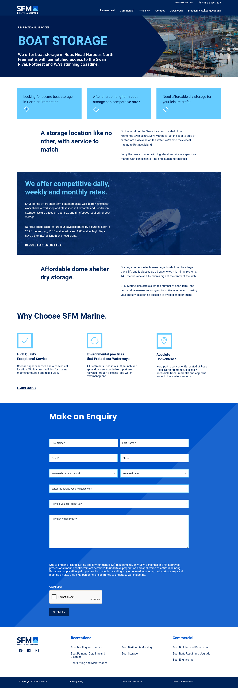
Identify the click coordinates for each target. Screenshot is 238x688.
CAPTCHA (55, 586)
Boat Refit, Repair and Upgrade (191, 653)
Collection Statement (183, 681)
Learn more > (26, 388)
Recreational (82, 638)
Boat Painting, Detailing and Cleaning (88, 655)
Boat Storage (130, 653)
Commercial (183, 638)
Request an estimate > (43, 245)
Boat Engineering (183, 659)
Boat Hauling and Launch (86, 647)
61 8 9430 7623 (212, 3)
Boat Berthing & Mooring (137, 647)
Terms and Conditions (132, 681)
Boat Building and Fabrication (191, 647)
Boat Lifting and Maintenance (89, 663)
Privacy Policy (76, 681)
